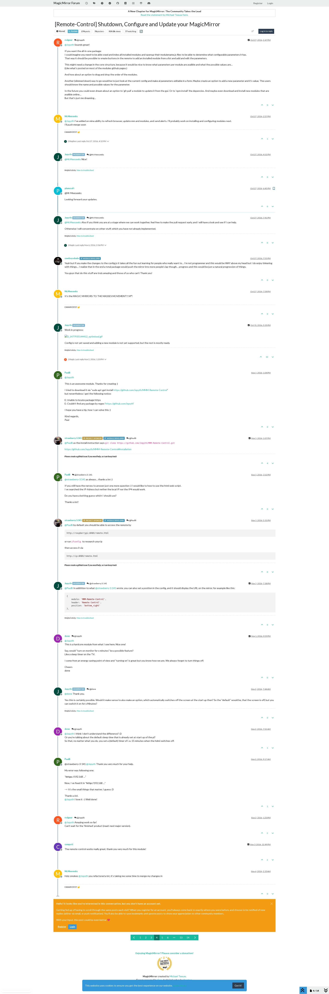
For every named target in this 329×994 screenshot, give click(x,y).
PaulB (67, 372)
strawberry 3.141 (73, 438)
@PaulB (132, 438)
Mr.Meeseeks (71, 116)
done (67, 636)
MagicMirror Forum (66, 3)
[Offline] (59, 260)
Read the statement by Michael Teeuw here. (164, 14)
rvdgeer (68, 40)
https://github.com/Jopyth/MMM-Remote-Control (140, 390)
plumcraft (69, 188)
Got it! (238, 985)
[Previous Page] (134, 937)
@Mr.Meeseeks (96, 154)
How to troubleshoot (85, 170)
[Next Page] (195, 937)
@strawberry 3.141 (83, 474)
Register (62, 926)
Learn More (179, 985)
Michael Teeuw (178, 976)
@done (92, 689)
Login (72, 926)
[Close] (272, 903)
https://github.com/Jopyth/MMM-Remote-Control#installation (98, 449)
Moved (61, 31)
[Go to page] (174, 937)
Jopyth (68, 154)
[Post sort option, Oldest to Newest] (253, 31)
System (74, 31)
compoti (69, 844)
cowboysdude (72, 258)
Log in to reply (266, 31)
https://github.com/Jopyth (119, 403)
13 (181, 937)
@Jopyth (81, 40)
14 (188, 937)
